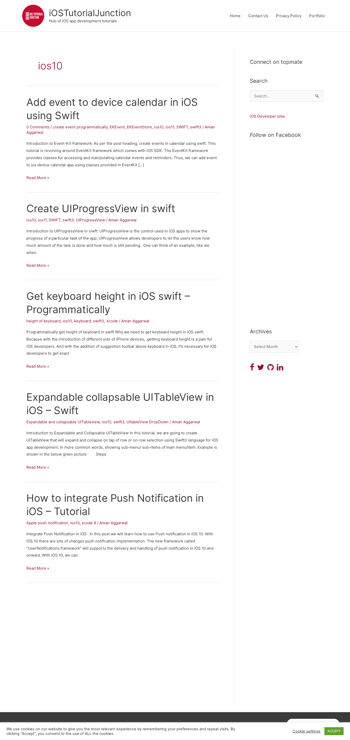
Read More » (37, 178)
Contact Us (258, 15)
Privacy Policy (288, 15)
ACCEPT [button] (334, 731)
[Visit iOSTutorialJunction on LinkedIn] (280, 368)
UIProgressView (90, 220)
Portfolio (317, 15)
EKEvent (117, 127)
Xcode (112, 320)
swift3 (195, 127)
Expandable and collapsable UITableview (63, 421)
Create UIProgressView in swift (100, 208)
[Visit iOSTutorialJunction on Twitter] (260, 368)
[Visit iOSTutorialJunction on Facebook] (252, 368)
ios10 (158, 127)
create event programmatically (80, 127)
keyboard (82, 320)
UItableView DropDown (148, 421)
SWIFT (182, 127)
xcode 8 (89, 522)
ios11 (170, 127)
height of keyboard (43, 320)
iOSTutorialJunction (90, 12)
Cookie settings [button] (307, 731)
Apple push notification (47, 522)
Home (235, 15)
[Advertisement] (286, 240)
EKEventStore (139, 127)
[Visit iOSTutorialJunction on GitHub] (270, 368)
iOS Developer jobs (267, 116)
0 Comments (37, 127)
